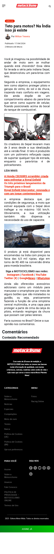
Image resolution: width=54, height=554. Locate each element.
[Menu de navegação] (3, 6)
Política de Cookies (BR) (13, 443)
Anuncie (8, 482)
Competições (10, 414)
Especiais (9, 21)
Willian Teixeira (22, 36)
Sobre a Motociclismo (10, 397)
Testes (7, 424)
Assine (7, 469)
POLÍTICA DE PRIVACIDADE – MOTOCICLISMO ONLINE (12, 496)
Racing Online (37, 401)
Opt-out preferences (13, 449)
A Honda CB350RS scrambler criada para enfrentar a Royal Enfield (26, 177)
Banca (7, 429)
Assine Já (27, 529)
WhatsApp (43, 278)
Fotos (34, 396)
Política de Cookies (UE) (13, 435)
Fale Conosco (10, 487)
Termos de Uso (11, 505)
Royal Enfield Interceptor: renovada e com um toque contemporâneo (27, 191)
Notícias (8, 404)
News (31, 278)
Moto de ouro (10, 419)
